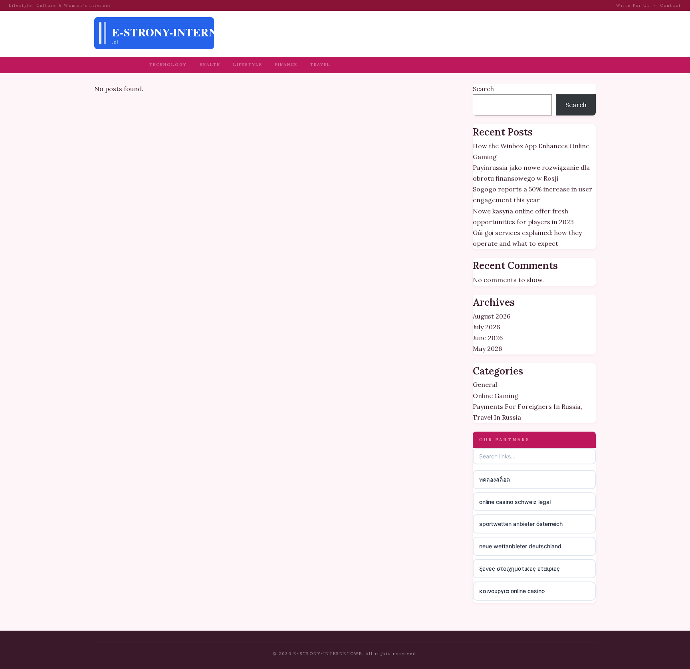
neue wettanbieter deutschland (520, 546)
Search (483, 89)
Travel (320, 64)
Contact (670, 5)
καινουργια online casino (512, 590)
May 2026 (487, 348)
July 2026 (486, 327)
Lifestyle (247, 64)
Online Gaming (495, 396)
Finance (286, 64)
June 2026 (488, 338)
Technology (168, 64)
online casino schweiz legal (515, 501)
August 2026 (491, 316)
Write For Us (633, 5)
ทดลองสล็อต (494, 479)
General (485, 384)
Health (210, 64)
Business (123, 64)
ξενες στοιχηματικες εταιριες (519, 568)
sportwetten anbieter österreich (521, 523)
